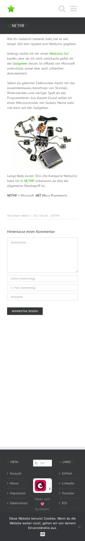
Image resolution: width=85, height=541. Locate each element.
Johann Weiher (21, 215)
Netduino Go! (59, 53)
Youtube (68, 493)
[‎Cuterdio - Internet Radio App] (40, 481)
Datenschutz (17, 503)
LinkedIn (68, 483)
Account (15, 473)
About (14, 483)
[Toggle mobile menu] (74, 8)
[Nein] (79, 526)
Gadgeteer (20, 63)
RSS (64, 503)
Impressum (17, 493)
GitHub (67, 473)
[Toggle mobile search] (62, 8)
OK (43, 534)
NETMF (29, 181)
